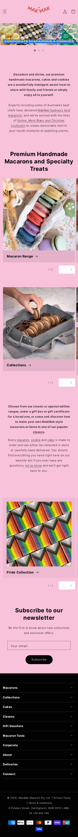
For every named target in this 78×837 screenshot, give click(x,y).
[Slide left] (63, 269)
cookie (36, 440)
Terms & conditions (40, 803)
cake (51, 440)
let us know (33, 465)
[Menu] (5, 11)
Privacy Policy (62, 797)
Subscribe (39, 659)
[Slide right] (71, 269)
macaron (23, 440)
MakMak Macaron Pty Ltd (34, 797)
